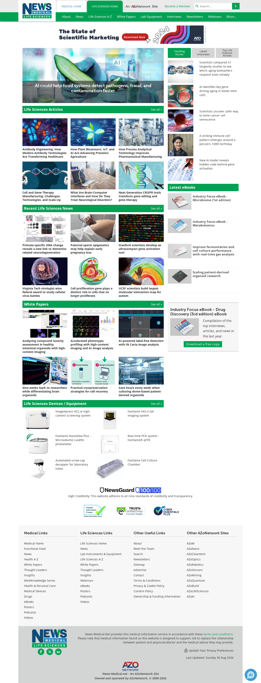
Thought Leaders (35, 570)
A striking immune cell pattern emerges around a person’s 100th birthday (217, 140)
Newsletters (142, 559)
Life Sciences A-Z (91, 559)
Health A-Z (31, 559)
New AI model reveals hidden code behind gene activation (217, 164)
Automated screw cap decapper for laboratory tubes (71, 464)
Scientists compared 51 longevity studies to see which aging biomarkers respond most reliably (215, 68)
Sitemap (139, 565)
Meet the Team (144, 549)
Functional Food (35, 549)
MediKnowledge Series (39, 580)
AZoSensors (195, 570)
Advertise (140, 570)
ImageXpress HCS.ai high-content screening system (73, 413)
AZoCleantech (196, 554)
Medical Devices (35, 591)
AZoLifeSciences (198, 591)
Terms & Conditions (147, 580)
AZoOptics (194, 559)
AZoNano (193, 549)
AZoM (191, 543)
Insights (29, 575)
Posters (29, 607)
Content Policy (143, 591)
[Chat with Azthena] (251, 675)
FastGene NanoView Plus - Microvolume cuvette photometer (73, 440)
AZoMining (194, 575)
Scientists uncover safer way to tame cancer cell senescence (218, 115)
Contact (139, 575)
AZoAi (191, 596)
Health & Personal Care (40, 586)
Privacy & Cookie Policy (149, 586)
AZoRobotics (195, 565)
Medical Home (71, 6)
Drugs (28, 596)
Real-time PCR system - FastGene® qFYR (143, 438)
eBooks (29, 602)
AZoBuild (193, 586)
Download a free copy (203, 344)
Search (138, 554)
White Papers (33, 565)
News (28, 554)
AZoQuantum (196, 580)
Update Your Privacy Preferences (210, 650)
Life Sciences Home (105, 6)
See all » (156, 109)
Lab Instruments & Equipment (101, 554)
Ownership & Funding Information (157, 596)
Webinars (86, 580)
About (138, 543)
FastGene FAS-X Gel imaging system (141, 413)
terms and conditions (218, 634)
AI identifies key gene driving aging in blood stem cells (218, 91)
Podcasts (30, 612)
